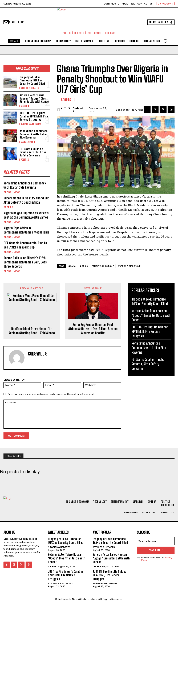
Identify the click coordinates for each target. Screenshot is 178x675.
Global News (27, 142)
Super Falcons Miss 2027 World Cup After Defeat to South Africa (26, 200)
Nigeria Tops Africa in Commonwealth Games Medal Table (26, 230)
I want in (154, 550)
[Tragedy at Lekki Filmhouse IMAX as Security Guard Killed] (10, 82)
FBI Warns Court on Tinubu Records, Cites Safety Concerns (32, 152)
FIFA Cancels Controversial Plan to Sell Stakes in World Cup (25, 245)
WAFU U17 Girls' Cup (129, 266)
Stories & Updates (30, 88)
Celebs (24, 106)
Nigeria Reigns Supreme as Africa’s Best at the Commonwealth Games (26, 215)
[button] (165, 41)
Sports (8, 207)
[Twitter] (155, 109)
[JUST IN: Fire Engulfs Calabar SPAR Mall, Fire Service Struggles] (10, 118)
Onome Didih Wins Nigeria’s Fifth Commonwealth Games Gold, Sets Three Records (25, 262)
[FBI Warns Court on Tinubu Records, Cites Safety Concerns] (10, 153)
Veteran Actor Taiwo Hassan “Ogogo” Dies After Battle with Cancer (34, 98)
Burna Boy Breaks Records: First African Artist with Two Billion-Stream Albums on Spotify (93, 328)
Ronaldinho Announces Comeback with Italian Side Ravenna (33, 134)
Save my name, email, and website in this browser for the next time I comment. (51, 394)
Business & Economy (31, 124)
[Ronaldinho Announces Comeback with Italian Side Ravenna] (10, 135)
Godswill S (78, 110)
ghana (72, 266)
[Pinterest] (163, 109)
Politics (25, 160)
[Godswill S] (59, 110)
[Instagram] (14, 565)
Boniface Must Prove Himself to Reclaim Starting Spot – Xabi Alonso (32, 331)
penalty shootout (103, 266)
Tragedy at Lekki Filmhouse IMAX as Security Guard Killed (32, 80)
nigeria (83, 266)
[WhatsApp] (171, 109)
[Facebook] (147, 109)
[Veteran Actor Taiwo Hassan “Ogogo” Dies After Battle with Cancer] (10, 100)
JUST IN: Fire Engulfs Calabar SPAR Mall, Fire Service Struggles (33, 116)
